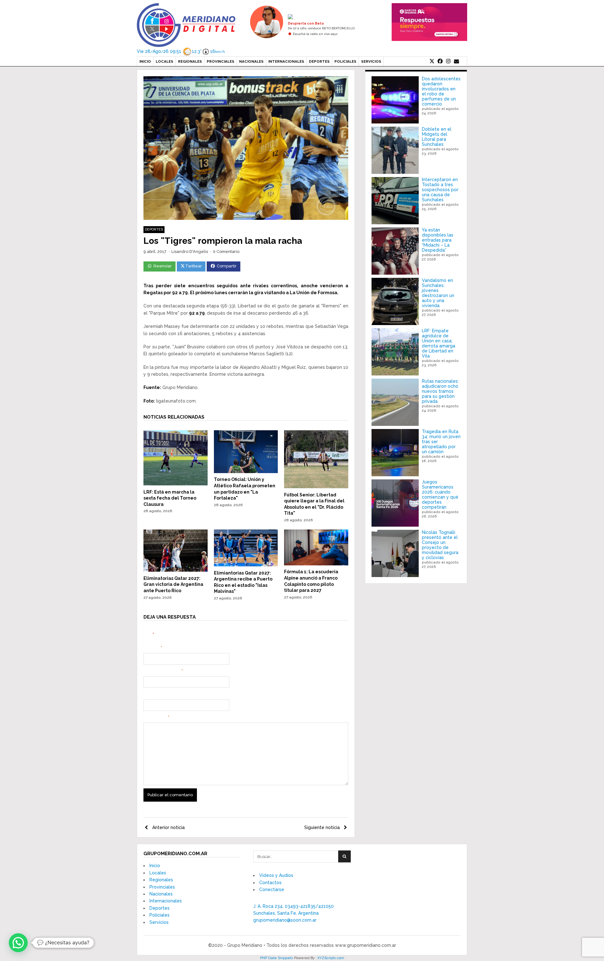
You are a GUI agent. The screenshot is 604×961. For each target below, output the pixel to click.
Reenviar (163, 266)
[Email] (456, 61)
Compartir (227, 266)
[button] (18, 942)
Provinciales (220, 61)
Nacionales (251, 61)
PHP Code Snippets (276, 958)
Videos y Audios (276, 875)
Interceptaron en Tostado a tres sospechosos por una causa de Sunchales (440, 189)
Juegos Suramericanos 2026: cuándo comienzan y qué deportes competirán (440, 494)
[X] (432, 61)
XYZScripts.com (330, 958)
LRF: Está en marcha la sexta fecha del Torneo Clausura (169, 498)
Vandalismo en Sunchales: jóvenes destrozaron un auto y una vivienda (438, 293)
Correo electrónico (163, 671)
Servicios (371, 61)
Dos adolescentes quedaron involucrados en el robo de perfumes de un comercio (441, 91)
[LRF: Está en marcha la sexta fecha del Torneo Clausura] (175, 483)
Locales (164, 61)
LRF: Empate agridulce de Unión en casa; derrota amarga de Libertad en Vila (438, 343)
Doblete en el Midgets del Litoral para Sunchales (436, 137)
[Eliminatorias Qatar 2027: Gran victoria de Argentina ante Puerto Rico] (175, 570)
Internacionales (286, 61)
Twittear (193, 266)
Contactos (270, 882)
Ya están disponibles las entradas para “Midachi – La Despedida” (437, 240)
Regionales (190, 61)
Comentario (156, 717)
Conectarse (271, 889)
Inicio (145, 61)
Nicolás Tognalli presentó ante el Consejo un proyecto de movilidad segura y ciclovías (440, 545)
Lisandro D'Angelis (189, 251)
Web (148, 694)
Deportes (319, 61)
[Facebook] (440, 61)
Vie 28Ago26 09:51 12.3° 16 (181, 51)
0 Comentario (226, 251)
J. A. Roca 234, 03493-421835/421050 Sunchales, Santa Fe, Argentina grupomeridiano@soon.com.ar (293, 913)
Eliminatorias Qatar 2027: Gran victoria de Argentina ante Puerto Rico (173, 584)
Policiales (345, 61)
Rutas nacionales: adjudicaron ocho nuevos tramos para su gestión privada (440, 391)
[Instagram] (448, 61)
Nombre (152, 647)
